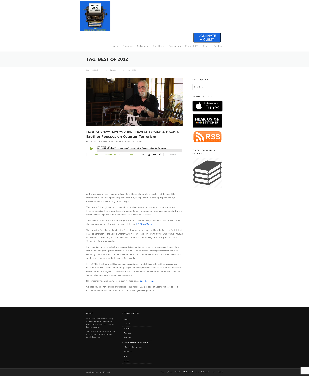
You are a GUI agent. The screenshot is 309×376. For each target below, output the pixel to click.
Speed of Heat (147, 280)
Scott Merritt (103, 142)
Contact (218, 46)
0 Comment (138, 142)
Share (206, 46)
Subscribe (143, 46)
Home (115, 46)
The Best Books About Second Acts (136, 342)
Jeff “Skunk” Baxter (144, 224)
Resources (175, 46)
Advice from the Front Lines (133, 347)
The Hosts (158, 46)
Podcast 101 (191, 46)
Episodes (128, 46)
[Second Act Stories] (95, 16)
